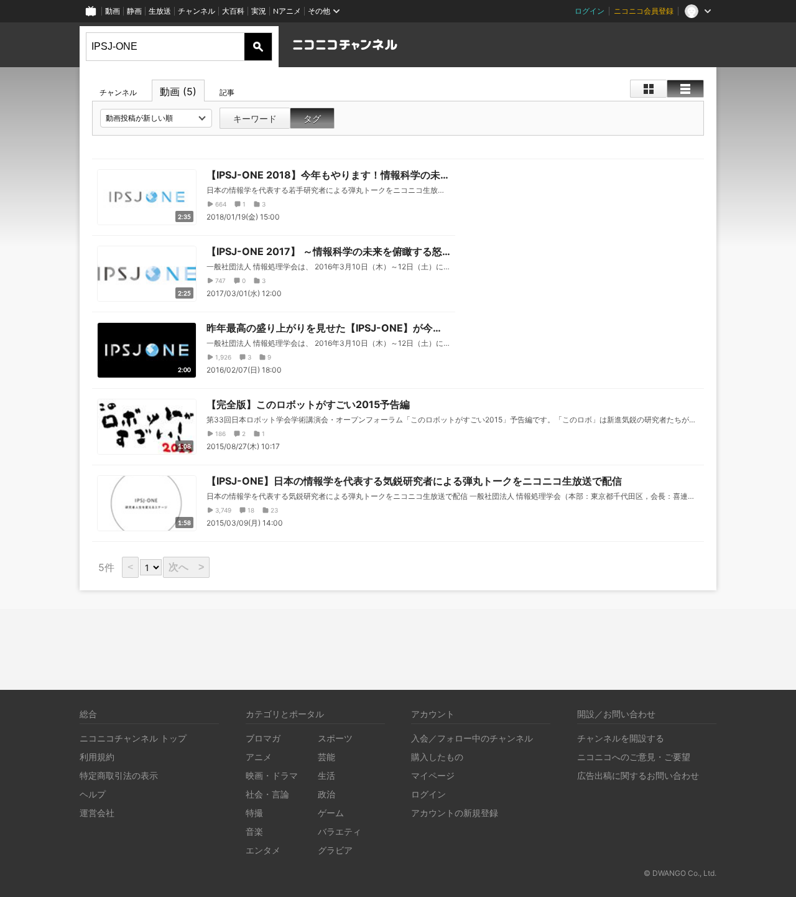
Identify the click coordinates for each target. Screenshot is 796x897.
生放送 (160, 11)
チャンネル (196, 11)
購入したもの (437, 756)
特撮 (254, 812)
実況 (258, 11)
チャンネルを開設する (620, 738)
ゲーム (331, 812)
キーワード (255, 118)
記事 (227, 92)
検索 (258, 46)
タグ (312, 118)
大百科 (233, 11)
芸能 (326, 756)
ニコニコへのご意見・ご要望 (633, 756)
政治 (326, 794)
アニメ (259, 756)
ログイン (589, 11)
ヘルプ (93, 794)
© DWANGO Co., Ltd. (680, 873)
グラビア (335, 850)
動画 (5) (178, 91)
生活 (326, 775)
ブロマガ (263, 738)
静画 (134, 11)
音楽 (254, 831)
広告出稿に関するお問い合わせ (638, 775)
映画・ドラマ (272, 775)
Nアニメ (287, 11)
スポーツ (335, 738)
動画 (112, 11)
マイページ (433, 775)
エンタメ (263, 850)
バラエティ (339, 831)
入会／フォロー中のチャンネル (472, 738)
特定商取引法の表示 (119, 775)
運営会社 (97, 812)
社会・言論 (267, 794)
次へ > (186, 567)
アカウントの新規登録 (454, 812)
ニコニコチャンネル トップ (133, 738)
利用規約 (97, 756)
